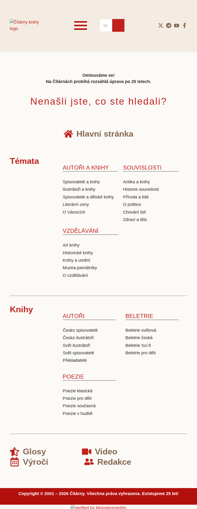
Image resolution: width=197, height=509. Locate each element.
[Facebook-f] (184, 25)
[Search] (118, 25)
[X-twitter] (160, 25)
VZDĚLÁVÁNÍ (80, 231)
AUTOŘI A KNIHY (86, 167)
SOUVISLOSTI (142, 167)
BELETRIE (139, 316)
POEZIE (73, 376)
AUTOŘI (74, 316)
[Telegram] (168, 25)
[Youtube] (176, 25)
